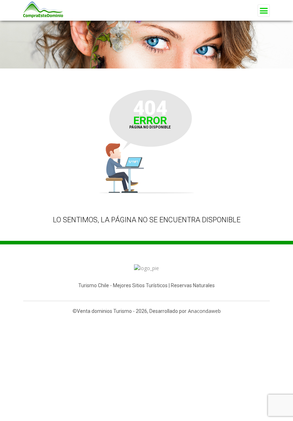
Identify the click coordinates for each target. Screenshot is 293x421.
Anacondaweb (204, 311)
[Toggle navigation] (264, 10)
